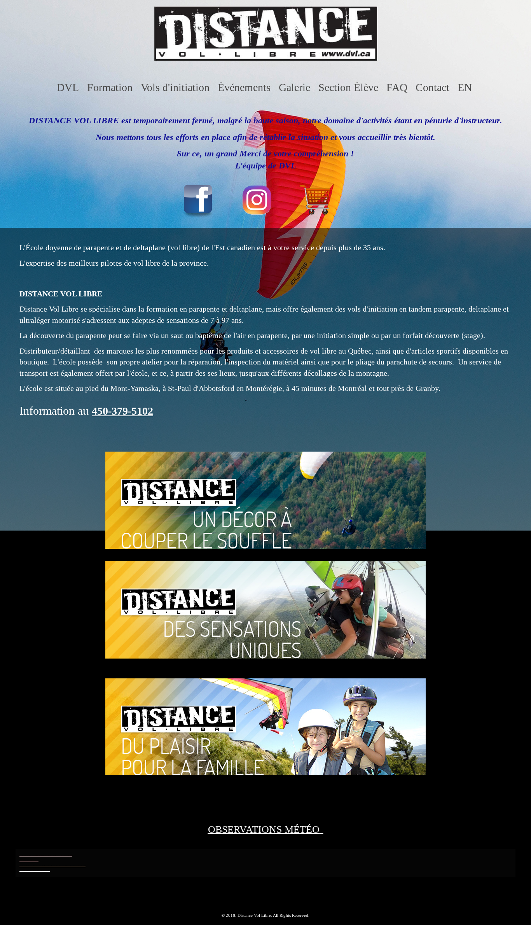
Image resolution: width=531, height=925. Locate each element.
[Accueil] (265, 58)
